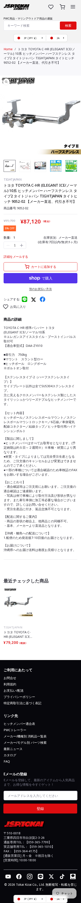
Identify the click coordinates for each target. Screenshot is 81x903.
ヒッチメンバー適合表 (19, 724)
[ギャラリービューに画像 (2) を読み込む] (25, 166)
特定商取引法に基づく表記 (22, 703)
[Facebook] (42, 299)
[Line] (24, 299)
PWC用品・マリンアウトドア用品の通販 (28, 18)
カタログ (10, 755)
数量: (9, 237)
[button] (72, 6)
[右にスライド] (72, 167)
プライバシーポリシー (19, 697)
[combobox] (40, 26)
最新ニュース (13, 749)
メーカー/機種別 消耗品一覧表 (25, 736)
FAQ (7, 761)
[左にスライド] (8, 167)
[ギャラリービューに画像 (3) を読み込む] (40, 166)
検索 (68, 25)
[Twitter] (33, 299)
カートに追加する (43, 267)
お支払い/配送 (14, 690)
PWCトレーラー (15, 730)
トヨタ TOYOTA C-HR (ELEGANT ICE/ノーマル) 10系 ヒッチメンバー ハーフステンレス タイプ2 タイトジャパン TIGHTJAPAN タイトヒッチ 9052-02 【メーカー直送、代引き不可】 (39, 56)
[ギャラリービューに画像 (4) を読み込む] (56, 166)
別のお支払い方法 (40, 289)
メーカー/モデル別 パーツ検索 (25, 742)
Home (8, 49)
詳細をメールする (16, 256)
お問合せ (10, 678)
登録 (40, 808)
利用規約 (10, 684)
